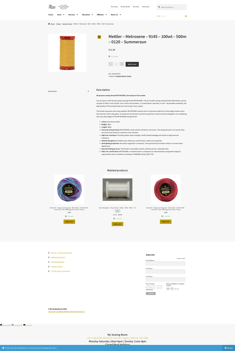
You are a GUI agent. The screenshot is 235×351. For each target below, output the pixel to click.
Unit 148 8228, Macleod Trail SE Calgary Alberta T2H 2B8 (117, 338)
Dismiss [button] (230, 348)
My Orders (136, 7)
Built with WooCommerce (74, 312)
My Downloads (125, 7)
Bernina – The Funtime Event (61, 253)
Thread (58, 24)
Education (86, 14)
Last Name (149, 276)
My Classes (114, 7)
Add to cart (132, 64)
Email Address (150, 260)
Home (50, 14)
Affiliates (100, 14)
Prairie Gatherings (57, 262)
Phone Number (150, 284)
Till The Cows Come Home (60, 271)
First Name (149, 268)
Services (71, 14)
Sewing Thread (67, 24)
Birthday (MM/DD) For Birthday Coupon (175, 284)
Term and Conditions (56, 312)
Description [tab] (52, 91)
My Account (145, 7)
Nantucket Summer (58, 257)
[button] (99, 37)
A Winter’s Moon (57, 266)
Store (59, 14)
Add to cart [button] (69, 222)
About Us (114, 14)
